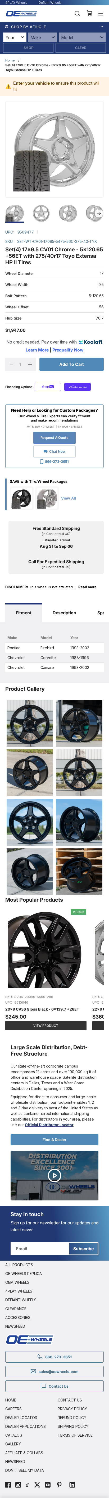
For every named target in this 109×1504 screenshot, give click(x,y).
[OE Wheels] (21, 13)
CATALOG (13, 1435)
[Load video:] (54, 1175)
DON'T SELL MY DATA (24, 1470)
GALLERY (13, 1444)
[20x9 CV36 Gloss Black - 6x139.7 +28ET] (46, 972)
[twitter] (37, 1485)
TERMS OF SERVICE (75, 1435)
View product (45, 1026)
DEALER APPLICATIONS (25, 1426)
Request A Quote (54, 437)
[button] (54, 26)
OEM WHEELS (17, 1282)
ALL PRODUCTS (19, 1264)
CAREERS (13, 1409)
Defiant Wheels (50, 3)
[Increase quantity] (30, 364)
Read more (87, 587)
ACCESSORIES (17, 1317)
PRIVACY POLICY (72, 1409)
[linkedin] (72, 1485)
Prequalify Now (67, 350)
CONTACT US (70, 1400)
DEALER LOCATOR (21, 1417)
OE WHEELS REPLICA (23, 1273)
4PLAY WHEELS (18, 1291)
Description (64, 612)
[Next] (99, 213)
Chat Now (57, 451)
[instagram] (18, 1485)
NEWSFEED (15, 1326)
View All (68, 498)
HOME (10, 1400)
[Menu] (101, 14)
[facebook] (8, 1485)
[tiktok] (27, 1485)
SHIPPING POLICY (73, 1426)
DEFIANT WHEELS (21, 1300)
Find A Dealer (54, 1139)
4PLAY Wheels (16, 3)
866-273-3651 (57, 461)
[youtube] (48, 1485)
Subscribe (83, 1248)
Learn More (38, 350)
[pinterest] (59, 1485)
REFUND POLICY (72, 1417)
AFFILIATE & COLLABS (24, 1452)
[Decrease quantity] (11, 364)
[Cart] (89, 14)
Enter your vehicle (31, 83)
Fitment (23, 612)
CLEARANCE (15, 1308)
